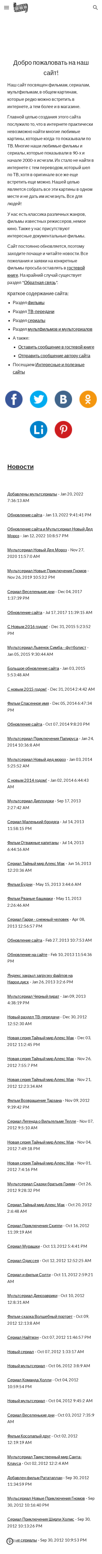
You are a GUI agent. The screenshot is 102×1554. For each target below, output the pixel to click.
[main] (51, 216)
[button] (6, 7)
